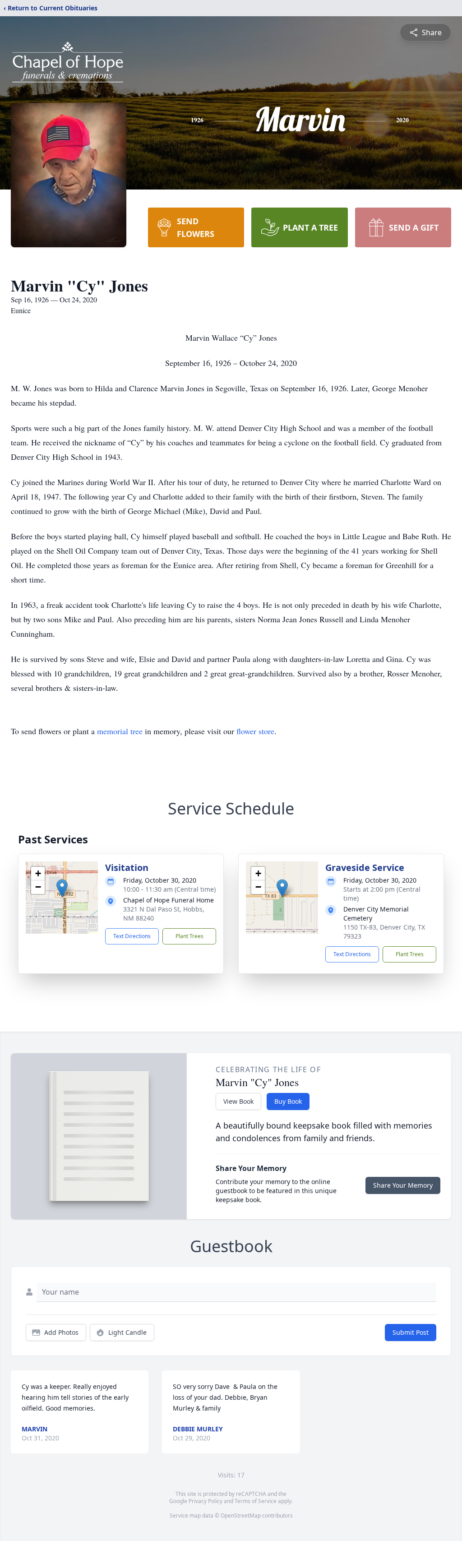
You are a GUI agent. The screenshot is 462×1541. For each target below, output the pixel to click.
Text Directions (132, 936)
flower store (255, 731)
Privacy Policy (205, 1501)
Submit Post (411, 1332)
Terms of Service (256, 1501)
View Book (238, 1101)
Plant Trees (189, 936)
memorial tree (120, 731)
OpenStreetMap (241, 1515)
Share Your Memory (403, 1185)
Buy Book (288, 1101)
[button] (62, 888)
